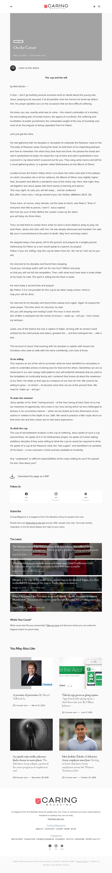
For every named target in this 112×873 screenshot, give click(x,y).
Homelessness (45, 839)
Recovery (17, 839)
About (40, 828)
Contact (50, 828)
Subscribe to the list (35, 522)
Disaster (29, 839)
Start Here (63, 828)
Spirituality (93, 839)
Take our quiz (52, 625)
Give (73, 828)
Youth (70, 839)
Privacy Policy (82, 861)
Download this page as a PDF (33, 476)
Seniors (79, 839)
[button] (11, 7)
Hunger (60, 839)
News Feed (18, 41)
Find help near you (56, 818)
